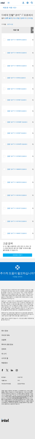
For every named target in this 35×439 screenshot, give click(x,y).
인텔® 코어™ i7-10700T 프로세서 (16, 133)
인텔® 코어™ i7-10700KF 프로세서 (17, 122)
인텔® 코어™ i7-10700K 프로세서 (17, 111)
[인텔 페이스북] (2, 370)
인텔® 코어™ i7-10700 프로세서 (16, 78)
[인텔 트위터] (7, 370)
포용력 (3, 340)
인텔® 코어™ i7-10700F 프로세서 (16, 100)
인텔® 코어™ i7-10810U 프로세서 (17, 66)
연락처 (3, 349)
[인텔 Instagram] (16, 370)
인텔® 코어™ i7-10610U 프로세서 (17, 53)
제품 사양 (12, 8)
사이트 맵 (4, 358)
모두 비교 (10, 24)
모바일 (30, 18)
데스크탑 (16, 18)
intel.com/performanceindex (19, 396)
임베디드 (24, 18)
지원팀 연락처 (17, 277)
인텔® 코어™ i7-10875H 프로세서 (17, 182)
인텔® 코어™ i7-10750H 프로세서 (17, 156)
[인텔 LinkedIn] (12, 370)
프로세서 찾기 (17, 255)
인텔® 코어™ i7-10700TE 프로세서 (17, 144)
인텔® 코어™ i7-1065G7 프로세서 (17, 233)
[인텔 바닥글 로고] (5, 420)
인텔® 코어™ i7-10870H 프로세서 (17, 40)
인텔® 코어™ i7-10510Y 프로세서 (17, 208)
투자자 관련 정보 (7, 344)
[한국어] (27, 2)
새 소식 (4, 354)
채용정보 (4, 363)
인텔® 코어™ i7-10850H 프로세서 (17, 169)
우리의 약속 (5, 335)
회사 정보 (4, 331)
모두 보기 (8, 18)
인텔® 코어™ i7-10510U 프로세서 (17, 195)
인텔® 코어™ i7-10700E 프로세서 (16, 89)
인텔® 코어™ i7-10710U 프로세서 (17, 221)
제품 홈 (5, 8)
